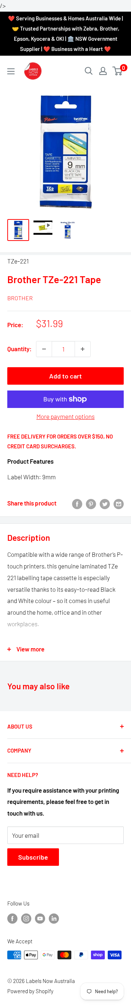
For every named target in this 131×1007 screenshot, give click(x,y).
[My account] (103, 71)
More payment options (65, 416)
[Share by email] (119, 503)
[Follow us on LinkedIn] (54, 918)
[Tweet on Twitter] (105, 503)
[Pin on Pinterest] (91, 503)
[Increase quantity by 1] (82, 349)
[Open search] (89, 71)
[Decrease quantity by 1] (44, 349)
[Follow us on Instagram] (26, 918)
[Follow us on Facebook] (12, 918)
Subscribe (33, 857)
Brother (20, 297)
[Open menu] (11, 71)
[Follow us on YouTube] (40, 918)
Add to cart (65, 376)
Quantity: (19, 348)
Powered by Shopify (30, 991)
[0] (117, 71)
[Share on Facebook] (77, 503)
